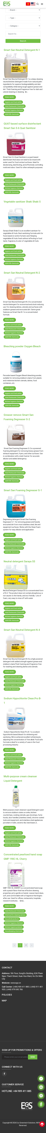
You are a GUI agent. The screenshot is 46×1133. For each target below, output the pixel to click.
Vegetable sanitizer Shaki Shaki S (22, 201)
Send (32, 1057)
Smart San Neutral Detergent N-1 (22, 50)
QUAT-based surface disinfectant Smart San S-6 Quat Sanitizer (22, 126)
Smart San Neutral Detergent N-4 (22, 629)
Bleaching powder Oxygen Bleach (22, 346)
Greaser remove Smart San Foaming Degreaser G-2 (18, 417)
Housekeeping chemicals (13, 931)
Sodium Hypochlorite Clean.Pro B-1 (22, 700)
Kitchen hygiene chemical (14, 110)
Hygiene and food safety (13, 102)
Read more (9, 97)
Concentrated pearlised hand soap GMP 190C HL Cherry (23, 856)
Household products (12, 919)
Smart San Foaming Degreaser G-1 (23, 490)
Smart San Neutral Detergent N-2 (22, 272)
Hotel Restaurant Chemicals (14, 106)
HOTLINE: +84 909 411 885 (16, 1091)
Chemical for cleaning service (15, 915)
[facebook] (4, 1073)
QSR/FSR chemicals (12, 114)
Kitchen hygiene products (13, 927)
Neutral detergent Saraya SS (19, 561)
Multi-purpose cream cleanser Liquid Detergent (20, 778)
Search (23, 41)
